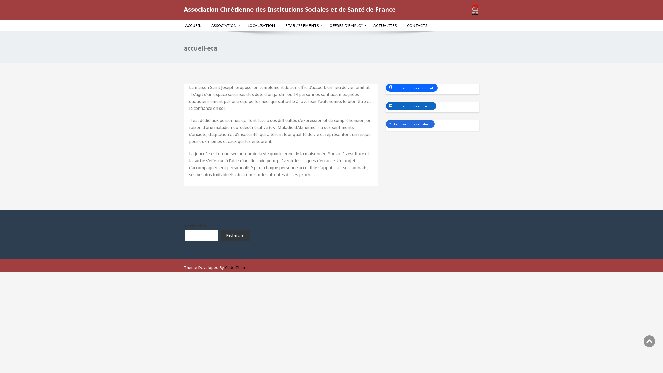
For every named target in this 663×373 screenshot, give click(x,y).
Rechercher (195, 225)
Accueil (193, 25)
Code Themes (237, 267)
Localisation (261, 25)
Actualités (385, 25)
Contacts (417, 25)
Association (224, 25)
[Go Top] (649, 341)
